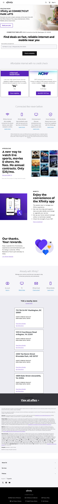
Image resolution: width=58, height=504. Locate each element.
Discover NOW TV (7, 175)
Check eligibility (14, 93)
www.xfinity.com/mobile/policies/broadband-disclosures (39, 424)
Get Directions (20, 325)
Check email (36, 290)
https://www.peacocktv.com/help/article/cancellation (14, 431)
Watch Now (22, 290)
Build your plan (6, 25)
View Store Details (21, 323)
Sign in (7, 290)
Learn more (7, 129)
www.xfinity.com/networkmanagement (43, 415)
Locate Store (29, 303)
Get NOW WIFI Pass (43, 93)
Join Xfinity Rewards (7, 256)
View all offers (29, 400)
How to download (37, 222)
